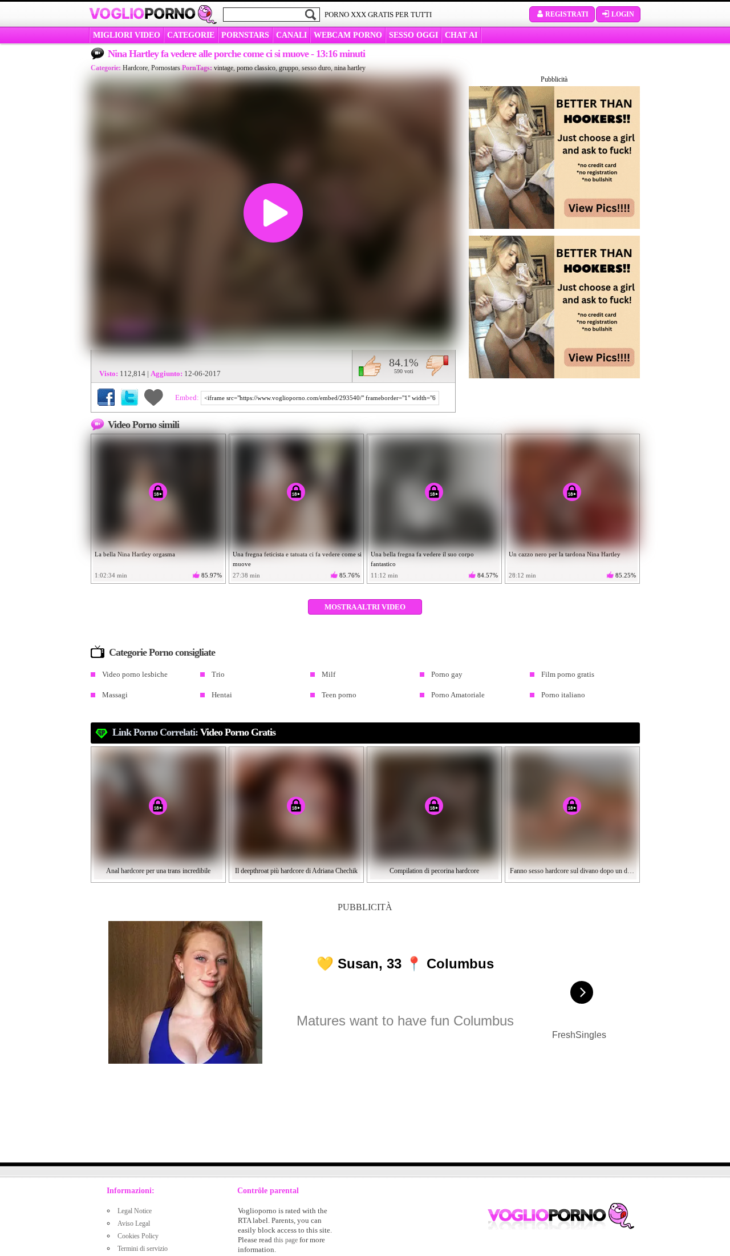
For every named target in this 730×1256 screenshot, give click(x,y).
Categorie (190, 35)
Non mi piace (437, 366)
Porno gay (447, 674)
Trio (218, 674)
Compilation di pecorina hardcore (434, 871)
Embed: (188, 397)
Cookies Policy (138, 1236)
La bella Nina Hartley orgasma (135, 554)
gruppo (288, 68)
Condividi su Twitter (129, 397)
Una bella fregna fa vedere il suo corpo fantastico (422, 559)
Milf (328, 674)
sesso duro (316, 68)
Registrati (567, 14)
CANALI (291, 35)
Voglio (142, 13)
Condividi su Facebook (106, 397)
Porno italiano (563, 694)
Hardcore (135, 68)
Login (622, 14)
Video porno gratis (237, 732)
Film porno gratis (567, 674)
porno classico (256, 68)
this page (286, 1240)
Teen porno (339, 694)
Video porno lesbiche (135, 674)
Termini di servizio (142, 1249)
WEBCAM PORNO (348, 35)
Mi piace (370, 366)
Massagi (115, 694)
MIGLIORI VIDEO (126, 35)
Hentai (222, 694)
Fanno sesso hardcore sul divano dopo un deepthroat (572, 871)
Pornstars (245, 35)
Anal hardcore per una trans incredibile (158, 871)
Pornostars (165, 68)
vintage (223, 68)
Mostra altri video (365, 607)
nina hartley (350, 68)
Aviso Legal (133, 1223)
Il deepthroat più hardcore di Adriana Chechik (296, 871)
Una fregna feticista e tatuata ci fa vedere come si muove (297, 559)
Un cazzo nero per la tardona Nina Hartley (564, 554)
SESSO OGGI (413, 35)
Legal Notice (134, 1211)
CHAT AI (461, 35)
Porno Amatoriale (458, 694)
